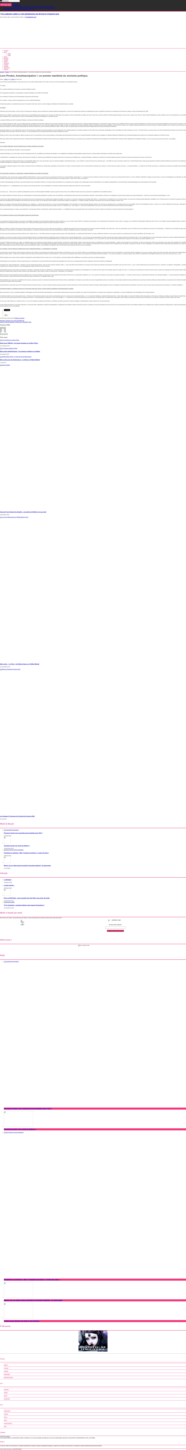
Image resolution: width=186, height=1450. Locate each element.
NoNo (6, 79)
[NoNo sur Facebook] (5, 334)
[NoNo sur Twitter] (3, 334)
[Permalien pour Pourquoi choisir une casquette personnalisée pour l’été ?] (11, 830)
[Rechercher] (1, 1)
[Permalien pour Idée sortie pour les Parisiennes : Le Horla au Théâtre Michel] (15, 356)
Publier (6, 1392)
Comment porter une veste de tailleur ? (17, 845)
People (6, 60)
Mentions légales (8, 1377)
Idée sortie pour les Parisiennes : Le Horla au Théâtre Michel (20, 360)
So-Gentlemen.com (30, 17)
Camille (6, 1414)
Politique (17, 318)
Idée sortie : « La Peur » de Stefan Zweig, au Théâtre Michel (19, 664)
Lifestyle (6, 63)
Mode (5, 57)
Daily (9, 55)
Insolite (6, 66)
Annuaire (6, 1389)
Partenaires (7, 1374)
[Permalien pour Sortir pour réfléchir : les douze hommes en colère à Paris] (9, 340)
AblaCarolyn (7, 1411)
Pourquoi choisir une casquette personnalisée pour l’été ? (19, 9)
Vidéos (6, 69)
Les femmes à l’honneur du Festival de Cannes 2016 (17, 816)
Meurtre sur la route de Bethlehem (12, 320)
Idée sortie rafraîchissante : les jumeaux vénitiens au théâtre (20, 351)
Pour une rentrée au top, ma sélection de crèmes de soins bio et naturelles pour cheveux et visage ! (30, 8)
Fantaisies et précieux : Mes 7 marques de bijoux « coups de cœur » (26, 853)
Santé (5, 61)
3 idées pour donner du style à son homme (21, 1321)
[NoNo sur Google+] (7, 334)
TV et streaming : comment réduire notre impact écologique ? (24, 905)
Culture (6, 64)
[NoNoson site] (1, 334)
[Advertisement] (93, 33)
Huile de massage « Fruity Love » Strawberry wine (15, 322)
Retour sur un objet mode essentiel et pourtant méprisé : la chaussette (27, 865)
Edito (9, 53)
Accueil (6, 50)
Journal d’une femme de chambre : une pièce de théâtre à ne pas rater (23, 512)
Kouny (5, 1417)
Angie (5, 1420)
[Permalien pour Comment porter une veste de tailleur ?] (7, 843)
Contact (6, 1371)
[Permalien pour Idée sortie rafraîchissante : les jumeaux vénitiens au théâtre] (8, 348)
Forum (5, 1395)
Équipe (6, 1365)
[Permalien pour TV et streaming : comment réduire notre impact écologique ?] (9, 902)
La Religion (16, 4)
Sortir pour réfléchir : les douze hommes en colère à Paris (19, 343)
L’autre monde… (17, 5)
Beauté (6, 58)
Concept (6, 1368)
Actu (5, 52)
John (5, 1426)
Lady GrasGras (8, 1423)
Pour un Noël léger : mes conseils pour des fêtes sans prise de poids (27, 898)
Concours (7, 67)
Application (7, 1399)
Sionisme (21, 318)
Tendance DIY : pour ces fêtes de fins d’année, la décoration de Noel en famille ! (34, 6)
